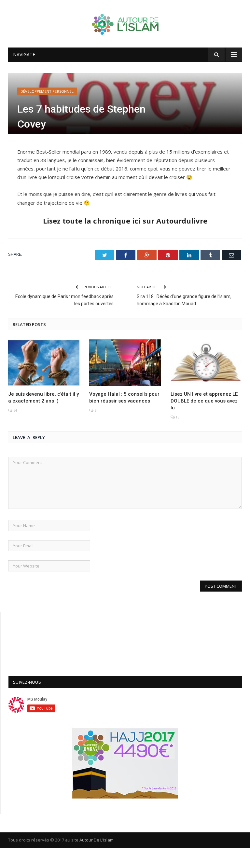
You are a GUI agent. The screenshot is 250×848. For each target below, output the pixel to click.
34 (14, 410)
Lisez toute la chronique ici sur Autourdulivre (125, 221)
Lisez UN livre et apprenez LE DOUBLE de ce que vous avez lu (204, 401)
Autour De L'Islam (96, 840)
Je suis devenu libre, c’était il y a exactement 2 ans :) (43, 397)
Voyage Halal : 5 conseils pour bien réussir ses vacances (124, 397)
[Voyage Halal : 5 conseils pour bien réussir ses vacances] (124, 362)
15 (177, 417)
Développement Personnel (47, 91)
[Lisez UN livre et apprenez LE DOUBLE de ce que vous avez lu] (206, 362)
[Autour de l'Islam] (125, 22)
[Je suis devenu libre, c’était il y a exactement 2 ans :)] (43, 362)
